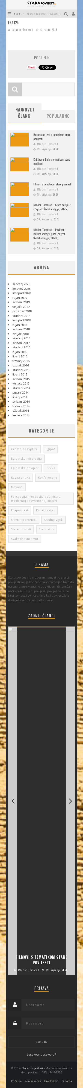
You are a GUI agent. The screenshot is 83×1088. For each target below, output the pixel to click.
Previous (12, 801)
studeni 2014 (21, 388)
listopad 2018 (21, 320)
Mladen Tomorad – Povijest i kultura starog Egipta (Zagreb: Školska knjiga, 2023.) (49, 234)
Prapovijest (19, 510)
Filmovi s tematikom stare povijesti (52, 184)
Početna (16, 1081)
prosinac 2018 (22, 311)
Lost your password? (41, 1054)
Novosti (17, 487)
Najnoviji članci (24, 113)
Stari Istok (46, 529)
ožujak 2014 (20, 410)
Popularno (58, 116)
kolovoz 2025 (21, 288)
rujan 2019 (19, 298)
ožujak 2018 (20, 334)
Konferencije (47, 478)
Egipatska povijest (25, 468)
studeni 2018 (21, 316)
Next (70, 801)
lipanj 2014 (19, 397)
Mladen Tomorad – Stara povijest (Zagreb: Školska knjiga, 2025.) (51, 207)
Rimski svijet (45, 510)
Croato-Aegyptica (24, 449)
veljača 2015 (21, 383)
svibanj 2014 (21, 401)
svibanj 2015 (21, 379)
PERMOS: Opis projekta (39, 16)
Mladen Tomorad (22, 30)
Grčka (51, 468)
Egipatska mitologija (26, 459)
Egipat (50, 449)
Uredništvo (51, 1081)
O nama (67, 1081)
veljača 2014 (21, 415)
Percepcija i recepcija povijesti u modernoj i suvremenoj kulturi (36, 499)
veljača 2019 (21, 307)
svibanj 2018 (21, 329)
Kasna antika (20, 478)
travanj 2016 (21, 361)
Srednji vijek (53, 520)
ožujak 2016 (20, 365)
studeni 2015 (21, 370)
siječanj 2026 (21, 284)
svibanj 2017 (21, 343)
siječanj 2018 (21, 338)
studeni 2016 (21, 347)
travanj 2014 (21, 406)
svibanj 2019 (21, 302)
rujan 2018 (19, 325)
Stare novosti (21, 529)
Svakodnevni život (24, 539)
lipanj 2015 (19, 374)
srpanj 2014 (20, 392)
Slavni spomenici (23, 520)
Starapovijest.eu (32, 1068)
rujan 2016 (19, 352)
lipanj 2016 (19, 356)
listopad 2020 (21, 293)
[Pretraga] (66, 14)
